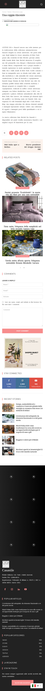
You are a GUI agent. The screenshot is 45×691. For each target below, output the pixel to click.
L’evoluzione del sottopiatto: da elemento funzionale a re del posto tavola (29, 418)
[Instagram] (12, 589)
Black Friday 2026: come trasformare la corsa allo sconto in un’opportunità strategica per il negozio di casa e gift (29, 429)
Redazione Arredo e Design (15, 21)
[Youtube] (26, 589)
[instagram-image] (11, 476)
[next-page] (23, 267)
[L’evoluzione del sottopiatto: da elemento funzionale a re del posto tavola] (8, 418)
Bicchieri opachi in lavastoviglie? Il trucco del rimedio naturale (29, 451)
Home (4, 12)
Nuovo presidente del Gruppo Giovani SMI (32, 147)
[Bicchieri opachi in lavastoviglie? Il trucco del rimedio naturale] (8, 451)
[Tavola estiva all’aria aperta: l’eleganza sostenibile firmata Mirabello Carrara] (22, 243)
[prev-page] (20, 267)
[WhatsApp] (26, 133)
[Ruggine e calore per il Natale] (8, 440)
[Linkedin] (19, 589)
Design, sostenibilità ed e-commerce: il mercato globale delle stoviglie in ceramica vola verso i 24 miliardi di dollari (29, 407)
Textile (9, 12)
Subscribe (36, 378)
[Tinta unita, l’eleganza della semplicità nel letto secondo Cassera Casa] (22, 209)
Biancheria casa (17, 12)
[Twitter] (16, 133)
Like (9, 378)
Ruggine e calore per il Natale (27, 440)
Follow (22, 378)
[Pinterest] (21, 133)
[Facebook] (11, 133)
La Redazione (10, 663)
